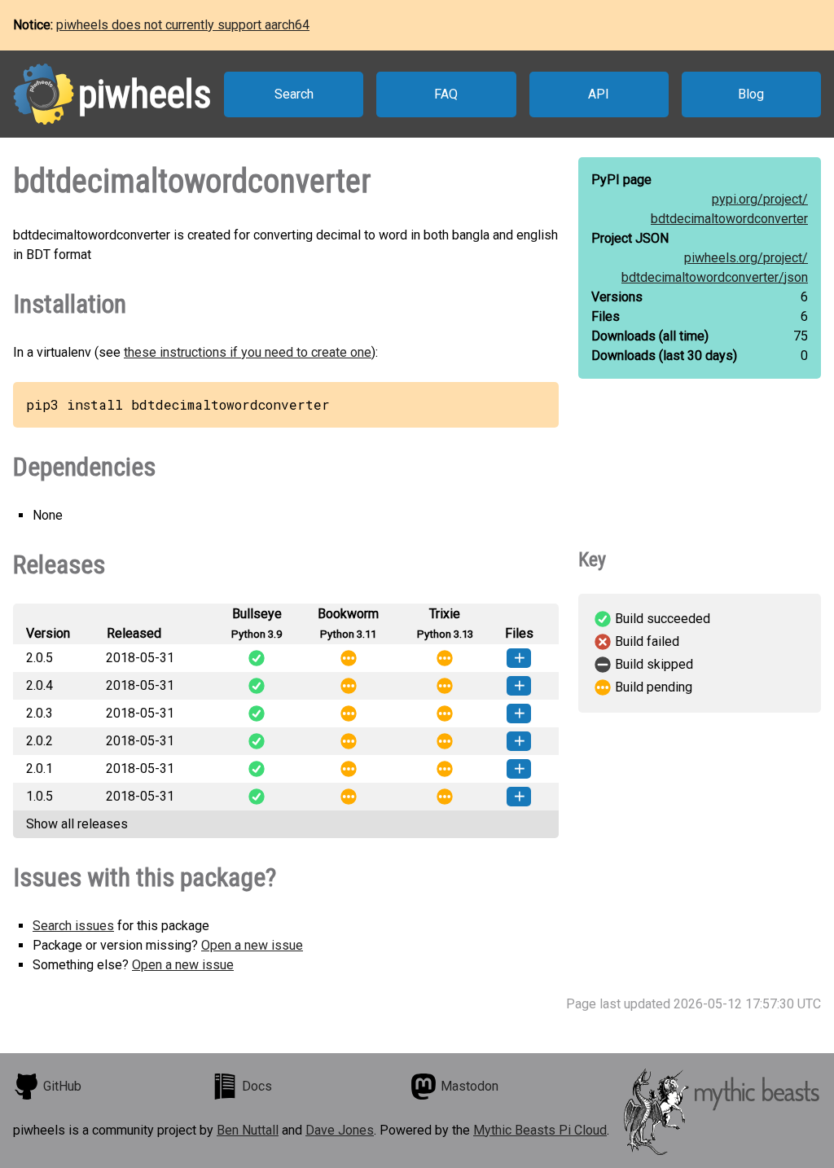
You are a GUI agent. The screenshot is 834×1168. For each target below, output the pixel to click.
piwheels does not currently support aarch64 (182, 25)
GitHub (62, 1086)
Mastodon (469, 1086)
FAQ (446, 94)
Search (294, 94)
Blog (751, 94)
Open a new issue (252, 945)
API (598, 94)
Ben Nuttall (248, 1130)
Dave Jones (339, 1130)
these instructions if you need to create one (247, 352)
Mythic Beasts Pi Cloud (540, 1130)
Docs (257, 1086)
